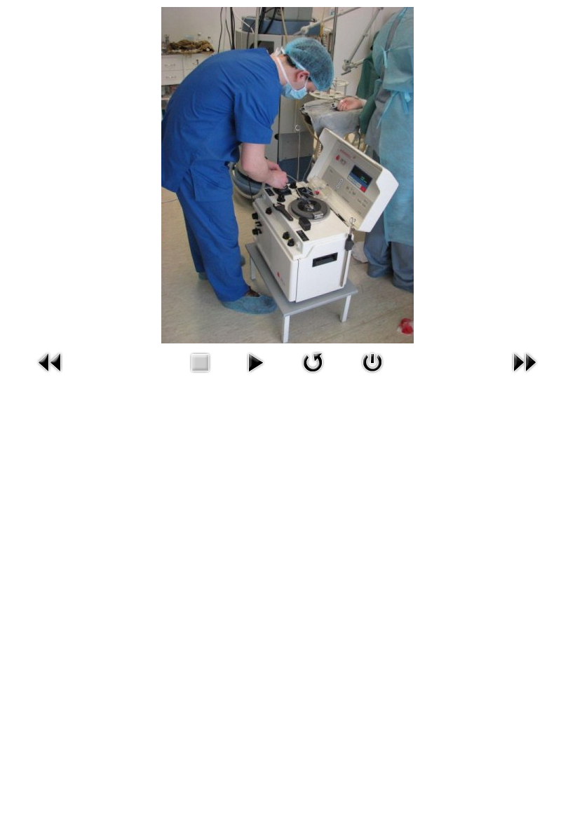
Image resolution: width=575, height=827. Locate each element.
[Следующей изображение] (524, 361)
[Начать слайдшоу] (255, 361)
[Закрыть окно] (372, 361)
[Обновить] (313, 361)
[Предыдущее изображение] (50, 361)
